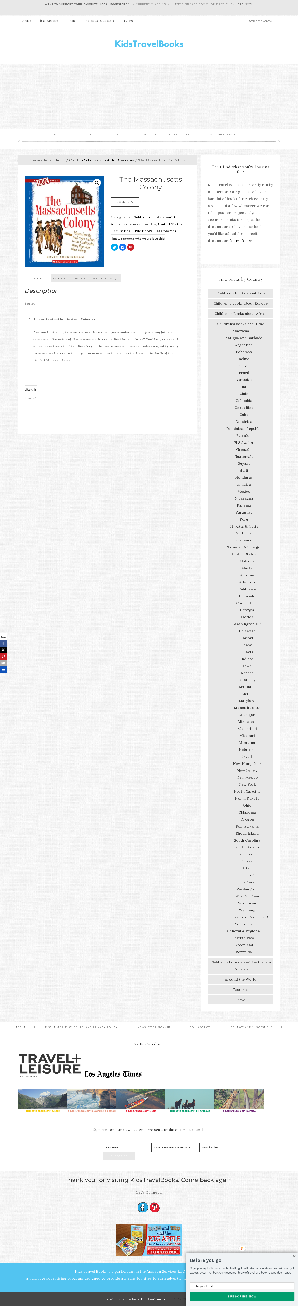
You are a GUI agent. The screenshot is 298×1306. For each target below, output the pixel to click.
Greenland (244, 945)
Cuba (244, 414)
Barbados (244, 379)
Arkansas (247, 582)
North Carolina (247, 791)
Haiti (244, 470)
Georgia (247, 610)
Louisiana (247, 687)
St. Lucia (244, 533)
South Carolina (247, 840)
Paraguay (244, 512)
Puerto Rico (243, 938)
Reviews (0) (110, 278)
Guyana (243, 463)
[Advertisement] (149, 96)
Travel (240, 1000)
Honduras (244, 477)
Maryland (247, 700)
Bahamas (244, 352)
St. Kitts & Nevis (244, 526)
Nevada (247, 756)
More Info (125, 201)
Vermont (247, 875)
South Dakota (247, 847)
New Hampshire (247, 763)
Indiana (247, 659)
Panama (244, 505)
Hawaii (247, 638)
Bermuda (244, 952)
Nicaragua (244, 498)
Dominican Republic (243, 428)
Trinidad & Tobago (243, 547)
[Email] (3, 663)
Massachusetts (142, 224)
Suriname (244, 540)
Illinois (247, 652)
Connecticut (247, 603)
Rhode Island (247, 833)
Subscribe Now (242, 1296)
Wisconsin (247, 903)
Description (39, 278)
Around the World (241, 979)
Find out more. (154, 1299)
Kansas (247, 673)
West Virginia (247, 896)
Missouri (247, 735)
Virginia (247, 882)
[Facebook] (3, 643)
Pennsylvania (247, 826)
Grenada (244, 449)
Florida (247, 617)
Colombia (244, 400)
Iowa (247, 666)
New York (247, 784)
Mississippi (247, 728)
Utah (247, 868)
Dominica (244, 421)
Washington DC (247, 624)
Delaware (247, 631)
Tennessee (247, 854)
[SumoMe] (3, 669)
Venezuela (244, 924)
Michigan (247, 714)
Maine (247, 693)
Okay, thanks (184, 1299)
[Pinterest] (3, 656)
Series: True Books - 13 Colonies (148, 231)
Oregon (247, 819)
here (240, 4)
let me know (241, 240)
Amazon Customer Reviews (75, 278)
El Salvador (244, 442)
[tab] (39, 278)
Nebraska (247, 749)
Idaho (247, 645)
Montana (247, 742)
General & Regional (244, 931)
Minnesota (247, 721)
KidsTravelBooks (149, 44)
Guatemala (243, 456)
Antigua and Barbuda (243, 338)
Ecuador (244, 435)
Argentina (244, 345)
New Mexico (247, 777)
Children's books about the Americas (101, 160)
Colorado (247, 596)
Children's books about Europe (241, 303)
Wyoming (247, 910)
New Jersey (247, 770)
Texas (247, 861)
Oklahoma (247, 812)
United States (170, 224)
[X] (3, 650)
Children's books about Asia (240, 293)
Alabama (247, 561)
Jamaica (244, 484)
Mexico (244, 491)
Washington (247, 889)
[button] (242, 1260)
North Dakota (247, 798)
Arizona (247, 575)
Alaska (247, 568)
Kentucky (247, 680)
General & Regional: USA (247, 917)
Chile (244, 393)
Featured (241, 989)
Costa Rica (244, 407)
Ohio (247, 805)
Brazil (244, 372)
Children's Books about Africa (240, 313)
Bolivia (244, 366)
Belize (244, 359)
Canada (244, 386)
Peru (244, 519)
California (247, 589)
